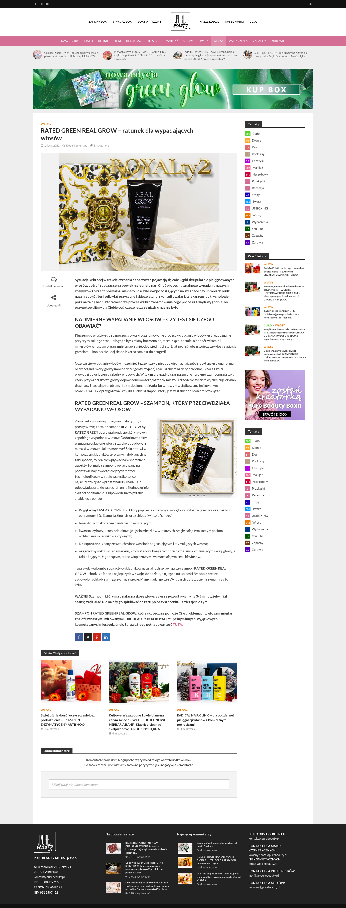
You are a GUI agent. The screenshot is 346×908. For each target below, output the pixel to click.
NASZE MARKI (234, 21)
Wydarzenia (238, 41)
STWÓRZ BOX (122, 21)
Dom (117, 41)
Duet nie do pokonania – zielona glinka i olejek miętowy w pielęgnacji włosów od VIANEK (218, 877)
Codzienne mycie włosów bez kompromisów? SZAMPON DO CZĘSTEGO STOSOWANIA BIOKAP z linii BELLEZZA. (285, 355)
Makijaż (172, 41)
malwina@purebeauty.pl (264, 887)
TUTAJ (178, 624)
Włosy (218, 41)
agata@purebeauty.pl (263, 863)
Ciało (88, 41)
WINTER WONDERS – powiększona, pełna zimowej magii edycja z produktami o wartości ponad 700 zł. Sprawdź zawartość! (211, 55)
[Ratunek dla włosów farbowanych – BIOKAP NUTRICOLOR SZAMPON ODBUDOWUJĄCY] (185, 861)
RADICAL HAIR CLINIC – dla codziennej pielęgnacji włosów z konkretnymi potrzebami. (205, 719)
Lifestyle (154, 41)
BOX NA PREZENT (149, 21)
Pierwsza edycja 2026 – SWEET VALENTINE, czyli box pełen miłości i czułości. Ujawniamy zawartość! (140, 55)
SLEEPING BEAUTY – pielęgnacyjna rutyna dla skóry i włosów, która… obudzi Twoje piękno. (281, 54)
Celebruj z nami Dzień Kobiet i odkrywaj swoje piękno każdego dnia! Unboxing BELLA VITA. (71, 54)
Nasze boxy (70, 41)
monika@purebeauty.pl (264, 875)
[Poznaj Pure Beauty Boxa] (173, 88)
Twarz (203, 41)
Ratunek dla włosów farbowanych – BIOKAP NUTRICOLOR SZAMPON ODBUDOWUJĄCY (216, 860)
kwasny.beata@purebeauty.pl (268, 855)
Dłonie (103, 41)
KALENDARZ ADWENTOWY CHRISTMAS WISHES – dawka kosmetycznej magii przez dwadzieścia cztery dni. (146, 847)
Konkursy (134, 41)
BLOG (253, 21)
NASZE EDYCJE (209, 21)
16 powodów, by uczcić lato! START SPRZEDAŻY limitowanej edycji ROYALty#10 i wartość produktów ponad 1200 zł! (145, 867)
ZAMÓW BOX (98, 21)
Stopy (188, 41)
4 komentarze (208, 850)
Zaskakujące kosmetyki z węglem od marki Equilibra (217, 844)
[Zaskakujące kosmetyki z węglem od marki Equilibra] (185, 848)
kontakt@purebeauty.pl (264, 838)
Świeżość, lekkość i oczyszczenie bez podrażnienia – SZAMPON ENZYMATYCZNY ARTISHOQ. (68, 719)
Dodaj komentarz (76, 145)
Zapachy (259, 41)
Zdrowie (278, 41)
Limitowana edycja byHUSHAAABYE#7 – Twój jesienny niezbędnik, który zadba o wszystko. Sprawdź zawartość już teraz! (147, 886)
